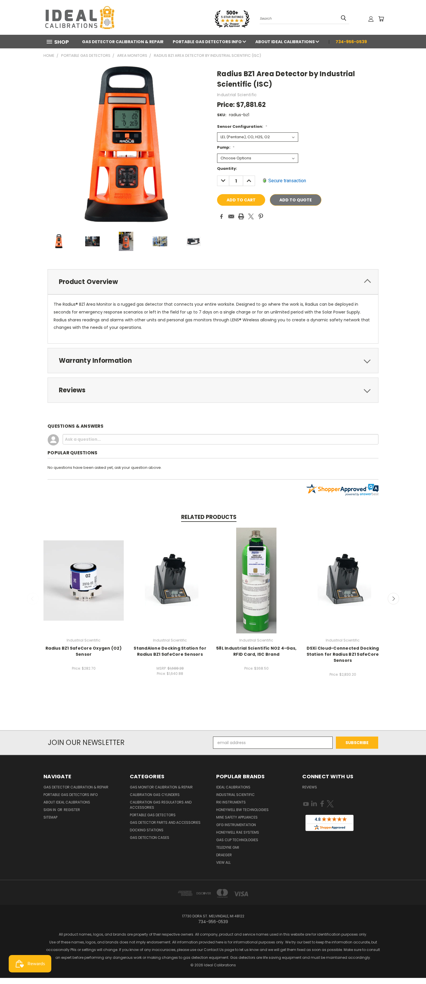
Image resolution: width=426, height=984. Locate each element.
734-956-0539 (351, 42)
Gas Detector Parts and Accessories (165, 822)
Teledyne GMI (227, 847)
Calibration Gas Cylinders (155, 794)
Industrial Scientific (235, 794)
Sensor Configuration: (242, 126)
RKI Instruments (231, 802)
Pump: (225, 147)
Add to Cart (84, 579)
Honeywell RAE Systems (237, 832)
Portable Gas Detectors (153, 814)
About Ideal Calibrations (285, 42)
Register (72, 809)
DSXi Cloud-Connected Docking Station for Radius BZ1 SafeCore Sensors (343, 654)
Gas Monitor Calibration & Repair (161, 787)
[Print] (241, 216)
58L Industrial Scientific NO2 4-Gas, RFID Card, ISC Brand (256, 651)
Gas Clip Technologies (237, 839)
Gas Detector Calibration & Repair (122, 42)
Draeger (224, 854)
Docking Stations (146, 830)
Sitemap (50, 817)
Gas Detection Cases (149, 837)
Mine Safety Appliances (237, 817)
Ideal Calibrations (233, 787)
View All (223, 862)
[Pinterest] (261, 216)
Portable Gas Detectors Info (208, 42)
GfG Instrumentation (236, 824)
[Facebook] (221, 216)
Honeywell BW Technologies (242, 809)
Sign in (50, 809)
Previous (33, 598)
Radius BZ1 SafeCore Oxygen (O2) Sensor (83, 651)
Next (393, 598)
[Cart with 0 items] (381, 19)
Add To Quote (295, 200)
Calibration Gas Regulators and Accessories (161, 805)
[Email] (231, 216)
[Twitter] (251, 216)
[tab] (213, 281)
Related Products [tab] (208, 517)
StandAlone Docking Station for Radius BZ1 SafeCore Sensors (170, 651)
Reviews (309, 787)
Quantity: (227, 168)
